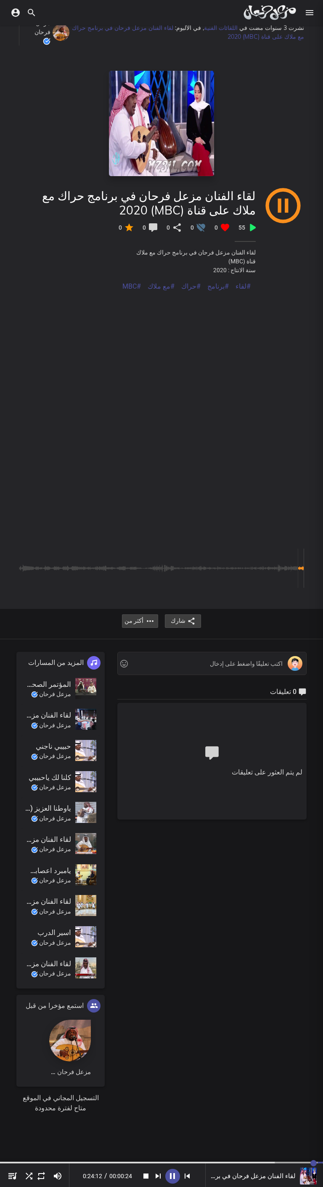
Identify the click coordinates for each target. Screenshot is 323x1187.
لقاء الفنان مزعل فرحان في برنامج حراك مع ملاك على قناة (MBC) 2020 (149, 202)
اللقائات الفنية (221, 28)
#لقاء (243, 286)
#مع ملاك (161, 286)
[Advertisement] (161, 351)
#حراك (191, 286)
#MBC (131, 286)
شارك (178, 620)
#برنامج (218, 286)
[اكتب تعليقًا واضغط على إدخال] (212, 663)
